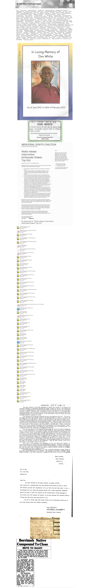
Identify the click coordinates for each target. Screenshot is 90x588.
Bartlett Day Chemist (44, 12)
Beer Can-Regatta (60, 12)
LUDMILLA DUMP (51, 31)
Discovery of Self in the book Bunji (61, 16)
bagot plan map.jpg (23, 311)
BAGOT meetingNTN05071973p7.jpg (26, 370)
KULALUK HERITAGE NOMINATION (56, 25)
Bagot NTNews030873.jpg (25, 322)
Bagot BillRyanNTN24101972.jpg (26, 267)
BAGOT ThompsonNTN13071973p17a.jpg (27, 296)
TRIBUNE (18, 37)
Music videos (53, 32)
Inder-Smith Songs (29, 21)
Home (17, 10)
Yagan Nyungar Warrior (28, 39)
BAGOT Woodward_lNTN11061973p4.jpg (27, 348)
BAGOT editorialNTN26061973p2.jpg (26, 359)
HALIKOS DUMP (19, 20)
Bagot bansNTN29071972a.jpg (25, 256)
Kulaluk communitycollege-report (30, 24)
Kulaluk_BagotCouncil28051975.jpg (26, 330)
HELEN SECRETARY (29, 20)
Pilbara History (34, 34)
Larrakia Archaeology (44, 29)
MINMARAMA (33, 32)
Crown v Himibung (28, 15)
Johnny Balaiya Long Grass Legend (54, 21)
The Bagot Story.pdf (23, 245)
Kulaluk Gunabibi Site (42, 25)
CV (44, 15)
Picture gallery (23, 10)
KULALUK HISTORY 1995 (25, 26)
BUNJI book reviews (56, 13)
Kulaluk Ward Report (24, 29)
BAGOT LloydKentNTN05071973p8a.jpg (27, 293)
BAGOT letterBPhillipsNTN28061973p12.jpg (28, 363)
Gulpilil (45, 19)
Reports (60, 34)
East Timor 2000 (68, 17)
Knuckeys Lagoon (24, 22)
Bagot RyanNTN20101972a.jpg (25, 278)
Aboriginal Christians (32, 10)
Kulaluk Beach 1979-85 (34, 22)
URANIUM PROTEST (31, 37)
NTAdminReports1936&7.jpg (25, 392)
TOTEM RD (54, 36)
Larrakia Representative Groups (51, 30)
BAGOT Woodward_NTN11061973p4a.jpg (27, 271)
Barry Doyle (52, 12)
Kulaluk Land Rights (20, 27)
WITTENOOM (19, 39)
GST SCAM (39, 19)
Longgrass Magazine (41, 31)
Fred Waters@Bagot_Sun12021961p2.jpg (27, 237)
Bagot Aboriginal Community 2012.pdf (27, 252)
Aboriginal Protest (20, 11)
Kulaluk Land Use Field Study (32, 27)
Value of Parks (52, 37)
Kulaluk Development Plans (63, 24)
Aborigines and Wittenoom (30, 11)
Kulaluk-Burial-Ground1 (46, 22)
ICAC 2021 (37, 20)
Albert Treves (40, 11)
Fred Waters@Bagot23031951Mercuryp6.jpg (28, 241)
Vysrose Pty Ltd (65, 37)
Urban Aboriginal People (42, 37)
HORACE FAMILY (20, 21)
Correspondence (19, 15)
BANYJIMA (36, 12)
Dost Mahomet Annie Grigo (27, 17)
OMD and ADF (58, 33)
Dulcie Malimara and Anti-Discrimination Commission (45, 17)
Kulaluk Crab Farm (42, 24)
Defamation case (28, 16)
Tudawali (24, 37)
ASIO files (65, 11)
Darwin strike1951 (20, 16)
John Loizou (65, 21)
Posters (39, 34)
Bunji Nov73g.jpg (23, 337)
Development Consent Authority (40, 16)
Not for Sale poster (26, 33)
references (55, 34)
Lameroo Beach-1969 (34, 29)
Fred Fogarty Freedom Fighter (60, 18)
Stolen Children (68, 35)
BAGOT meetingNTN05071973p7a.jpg (27, 274)
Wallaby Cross (26, 38)
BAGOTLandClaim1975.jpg (25, 226)
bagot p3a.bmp (22, 385)
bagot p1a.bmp (22, 381)
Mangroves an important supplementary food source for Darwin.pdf (32, 304)
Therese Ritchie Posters (38, 36)
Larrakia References (38, 30)
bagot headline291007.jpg (25, 326)
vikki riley (58, 37)
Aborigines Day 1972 (50, 10)
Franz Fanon (49, 18)
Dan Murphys (49, 15)
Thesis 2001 (47, 36)
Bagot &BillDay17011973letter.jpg (26, 234)
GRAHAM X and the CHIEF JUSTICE (28, 19)
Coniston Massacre (61, 14)
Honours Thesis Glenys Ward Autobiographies (62, 20)
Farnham (32, 18)
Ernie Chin (26, 18)
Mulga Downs (46, 32)
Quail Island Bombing (47, 34)
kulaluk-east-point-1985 (21, 25)
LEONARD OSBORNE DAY (30, 31)
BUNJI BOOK (48, 13)
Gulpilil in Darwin (51, 19)
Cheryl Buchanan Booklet (50, 14)
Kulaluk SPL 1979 (42, 28)
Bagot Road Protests (28, 12)
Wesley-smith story (46, 38)
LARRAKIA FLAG (62, 29)
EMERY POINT (19, 18)
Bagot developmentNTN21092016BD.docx (27, 248)
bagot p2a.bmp (22, 389)
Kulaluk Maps (43, 27)
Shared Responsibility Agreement (46, 35)
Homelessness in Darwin (46, 20)
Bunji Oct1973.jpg (23, 378)
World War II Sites (67, 38)
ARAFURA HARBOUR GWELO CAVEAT (53, 11)
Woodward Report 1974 (57, 38)
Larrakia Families (54, 29)
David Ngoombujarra (67, 15)
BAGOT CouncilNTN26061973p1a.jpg (27, 282)
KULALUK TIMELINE (51, 28)
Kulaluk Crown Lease (51, 24)
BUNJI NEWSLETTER (66, 13)
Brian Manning (40, 13)
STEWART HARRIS (59, 35)
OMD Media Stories (67, 33)
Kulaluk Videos (61, 28)
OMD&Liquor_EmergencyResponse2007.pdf (28, 230)
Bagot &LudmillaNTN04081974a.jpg (26, 300)
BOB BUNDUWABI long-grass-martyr (28, 13)
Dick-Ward (51, 16)
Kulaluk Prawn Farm (60, 27)
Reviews (65, 34)
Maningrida (26, 32)
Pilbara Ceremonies (20, 34)
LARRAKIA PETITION (28, 30)
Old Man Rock (43, 33)
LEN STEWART (19, 31)
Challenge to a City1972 (38, 14)
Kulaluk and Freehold (32, 25)
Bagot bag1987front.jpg (24, 263)
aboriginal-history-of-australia (62, 10)
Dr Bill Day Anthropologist (29, 4)
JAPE (44, 21)
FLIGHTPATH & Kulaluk (40, 18)
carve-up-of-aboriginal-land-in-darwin (24, 14)
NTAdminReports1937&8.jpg (25, 396)
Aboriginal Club (41, 10)
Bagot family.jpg (23, 333)
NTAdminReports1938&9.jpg (25, 400)
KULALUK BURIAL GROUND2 (58, 22)
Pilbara (27, 34)
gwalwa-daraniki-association (62, 19)
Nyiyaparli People (34, 33)
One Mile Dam (50, 33)
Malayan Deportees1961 (61, 31)
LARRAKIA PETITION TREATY (65, 30)
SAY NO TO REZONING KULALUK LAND (29, 35)
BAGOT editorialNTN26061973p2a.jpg (27, 285)
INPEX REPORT (38, 21)
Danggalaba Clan (57, 15)
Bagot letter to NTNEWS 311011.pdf (26, 315)
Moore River (39, 32)
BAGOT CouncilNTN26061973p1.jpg (26, 355)
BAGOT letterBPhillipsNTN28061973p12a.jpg (28, 289)
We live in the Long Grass (35, 38)
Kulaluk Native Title (51, 27)
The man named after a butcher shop (24, 36)
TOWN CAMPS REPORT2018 (64, 36)
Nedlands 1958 (61, 32)
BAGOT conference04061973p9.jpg (26, 344)
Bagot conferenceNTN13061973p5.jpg (27, 352)
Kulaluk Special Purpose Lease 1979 (29, 28)
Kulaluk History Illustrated (37, 26)
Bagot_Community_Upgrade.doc (26, 341)
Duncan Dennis (61, 17)
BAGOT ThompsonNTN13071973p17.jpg (27, 374)
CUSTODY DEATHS (38, 15)
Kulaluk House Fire (48, 26)
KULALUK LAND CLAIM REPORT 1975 (62, 26)
